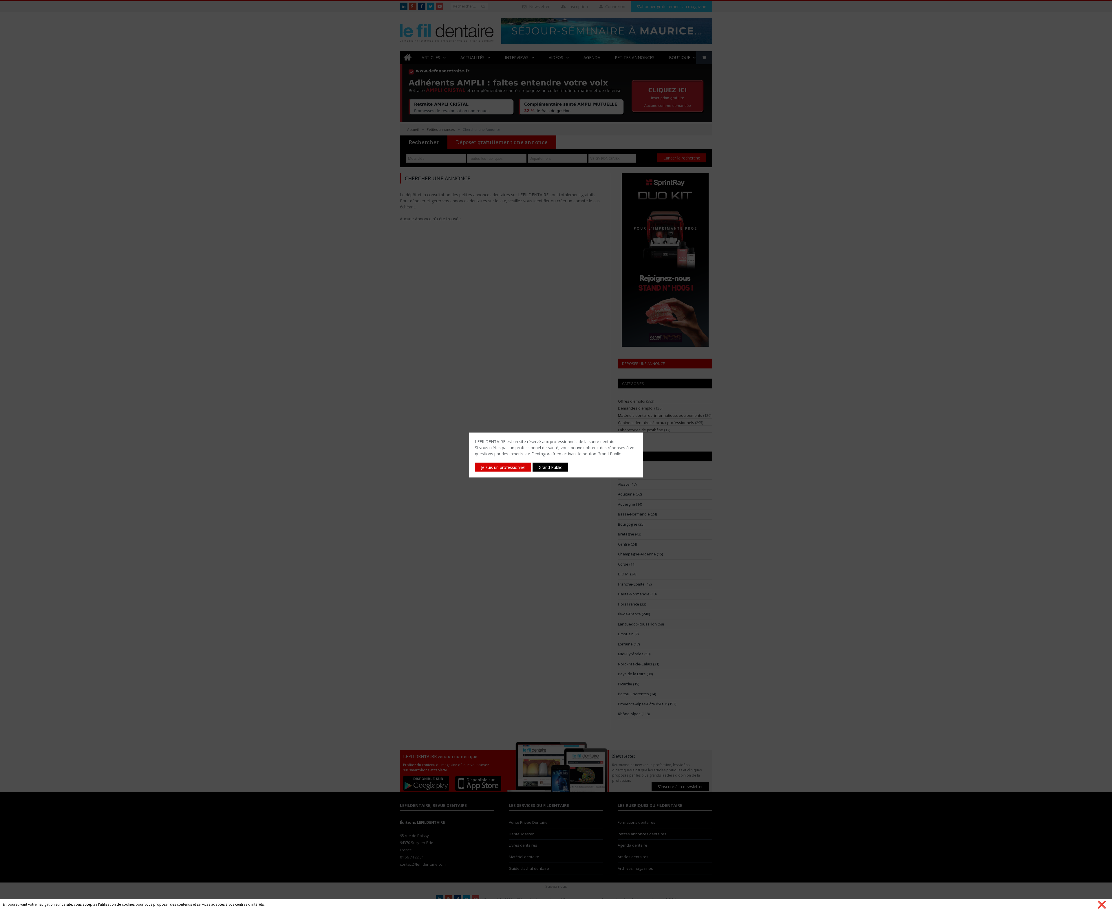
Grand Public (550, 467)
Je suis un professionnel (503, 467)
